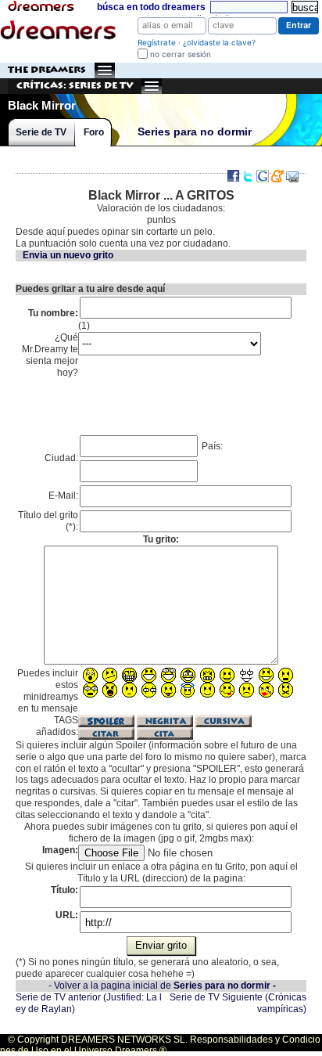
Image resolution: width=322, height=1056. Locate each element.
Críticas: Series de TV (75, 85)
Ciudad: (61, 457)
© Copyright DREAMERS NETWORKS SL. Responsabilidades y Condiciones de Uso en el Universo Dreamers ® (160, 1045)
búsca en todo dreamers (151, 7)
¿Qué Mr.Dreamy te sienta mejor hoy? (50, 355)
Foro (94, 132)
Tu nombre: (53, 313)
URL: (66, 915)
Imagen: (60, 850)
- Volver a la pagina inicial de (162, 985)
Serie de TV (41, 132)
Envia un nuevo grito (68, 255)
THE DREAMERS (47, 70)
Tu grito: (161, 539)
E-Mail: (63, 495)
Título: (64, 890)
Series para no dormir (195, 132)
